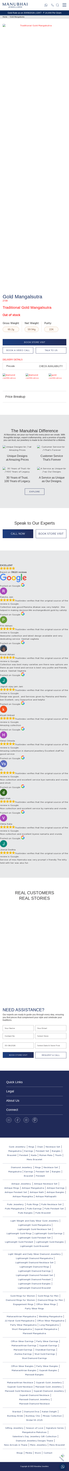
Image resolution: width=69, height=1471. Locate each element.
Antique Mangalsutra (33, 1188)
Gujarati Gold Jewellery (49, 1382)
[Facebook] (17, 1120)
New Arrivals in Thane (15, 1445)
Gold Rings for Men (48, 1295)
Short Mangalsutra (22, 1329)
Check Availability (51, 366)
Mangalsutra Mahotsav (34, 1432)
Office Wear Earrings (22, 1341)
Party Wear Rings (34, 1308)
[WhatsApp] (46, 5)
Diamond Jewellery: (21, 1167)
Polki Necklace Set (51, 1204)
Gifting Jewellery (14, 1428)
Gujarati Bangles (48, 1370)
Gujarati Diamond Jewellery (49, 1391)
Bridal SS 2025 (34, 1420)
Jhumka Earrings (23, 1354)
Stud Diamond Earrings (34, 1358)
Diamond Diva (31, 1411)
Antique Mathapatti (46, 1196)
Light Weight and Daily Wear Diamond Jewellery (34, 1254)
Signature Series (55, 1428)
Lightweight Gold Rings (19, 1233)
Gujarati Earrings (48, 1345)
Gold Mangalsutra (17, 17)
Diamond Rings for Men (50, 1300)
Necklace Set (53, 1146)
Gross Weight (11, 323)
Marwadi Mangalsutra (34, 1333)
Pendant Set (42, 1151)
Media (28, 1452)
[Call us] (52, 5)
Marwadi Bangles (34, 1374)
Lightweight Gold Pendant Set (34, 1237)
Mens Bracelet (34, 1159)
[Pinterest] (35, 1120)
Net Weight (32, 323)
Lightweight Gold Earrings (48, 1233)
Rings (31, 1146)
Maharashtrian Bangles (24, 1370)
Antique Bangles (55, 1192)
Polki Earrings (34, 1208)
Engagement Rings (23, 1304)
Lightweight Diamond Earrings (34, 1271)
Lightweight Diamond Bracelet (34, 1288)
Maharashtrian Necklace (20, 1382)
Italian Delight (49, 1411)
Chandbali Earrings (45, 1349)
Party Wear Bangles (47, 1366)
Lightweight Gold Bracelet (34, 1246)
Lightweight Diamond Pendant (34, 1279)
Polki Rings (33, 1204)
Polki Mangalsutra (14, 1208)
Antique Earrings (56, 1188)
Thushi (58, 1155)
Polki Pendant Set (54, 1208)
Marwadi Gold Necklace (18, 1391)
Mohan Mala (45, 1155)
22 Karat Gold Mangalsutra (19, 1320)
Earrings (28, 1151)
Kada (34, 1155)
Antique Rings (11, 1188)
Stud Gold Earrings (44, 1354)
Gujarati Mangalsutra (45, 1329)
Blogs (20, 1452)
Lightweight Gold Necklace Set (34, 1229)
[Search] (57, 5)
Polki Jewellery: (15, 1204)
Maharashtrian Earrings (24, 1345)
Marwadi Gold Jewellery (48, 1386)
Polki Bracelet (43, 1212)
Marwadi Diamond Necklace (34, 1403)
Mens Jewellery (38, 1445)
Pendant (23, 1155)
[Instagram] (26, 1120)
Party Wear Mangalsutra (23, 1325)
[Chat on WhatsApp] (62, 1466)
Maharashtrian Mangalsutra (21, 1316)
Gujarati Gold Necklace (20, 1386)
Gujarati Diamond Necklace (34, 1395)
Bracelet (12, 1155)
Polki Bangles (25, 1212)
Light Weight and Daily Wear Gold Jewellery (34, 1220)
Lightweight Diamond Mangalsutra (34, 1258)
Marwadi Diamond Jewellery (34, 1399)
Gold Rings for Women (22, 1295)
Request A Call (51, 1055)
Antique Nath (37, 1192)
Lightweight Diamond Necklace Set (34, 1262)
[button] (30, 992)
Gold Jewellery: (17, 1146)
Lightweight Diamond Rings (34, 1266)
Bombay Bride (15, 1415)
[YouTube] (9, 1120)
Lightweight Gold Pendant (19, 1242)
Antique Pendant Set (16, 1192)
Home (5, 17)
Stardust (16, 1411)
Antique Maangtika (23, 1196)
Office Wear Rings (46, 1304)
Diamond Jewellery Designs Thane (34, 1440)
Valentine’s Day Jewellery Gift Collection (34, 1436)
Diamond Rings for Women (20, 1300)
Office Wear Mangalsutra (50, 1320)
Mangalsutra (15, 1151)
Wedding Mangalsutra (50, 1316)
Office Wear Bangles (22, 1366)
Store (38, 1452)
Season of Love (34, 1428)
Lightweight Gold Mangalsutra (34, 1225)
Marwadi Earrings (23, 1349)
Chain (40, 1146)
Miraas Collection (52, 1415)
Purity (47, 323)
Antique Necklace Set (46, 1183)
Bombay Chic (33, 1415)
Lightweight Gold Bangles (50, 1242)
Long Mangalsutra (49, 1325)
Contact (48, 1452)
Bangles (56, 1151)
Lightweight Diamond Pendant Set (34, 1275)
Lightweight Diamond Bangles (34, 1283)
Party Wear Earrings (47, 1341)
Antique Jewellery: (21, 1183)
